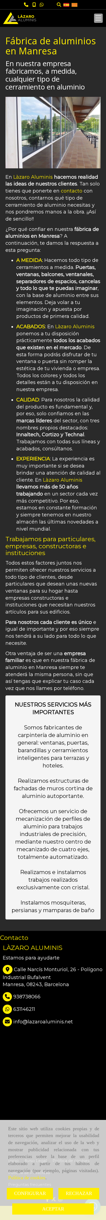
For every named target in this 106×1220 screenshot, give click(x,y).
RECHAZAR (79, 1193)
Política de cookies (26, 1177)
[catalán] (74, 4)
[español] (66, 4)
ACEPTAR (53, 1209)
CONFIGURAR (30, 1193)
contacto (71, 191)
